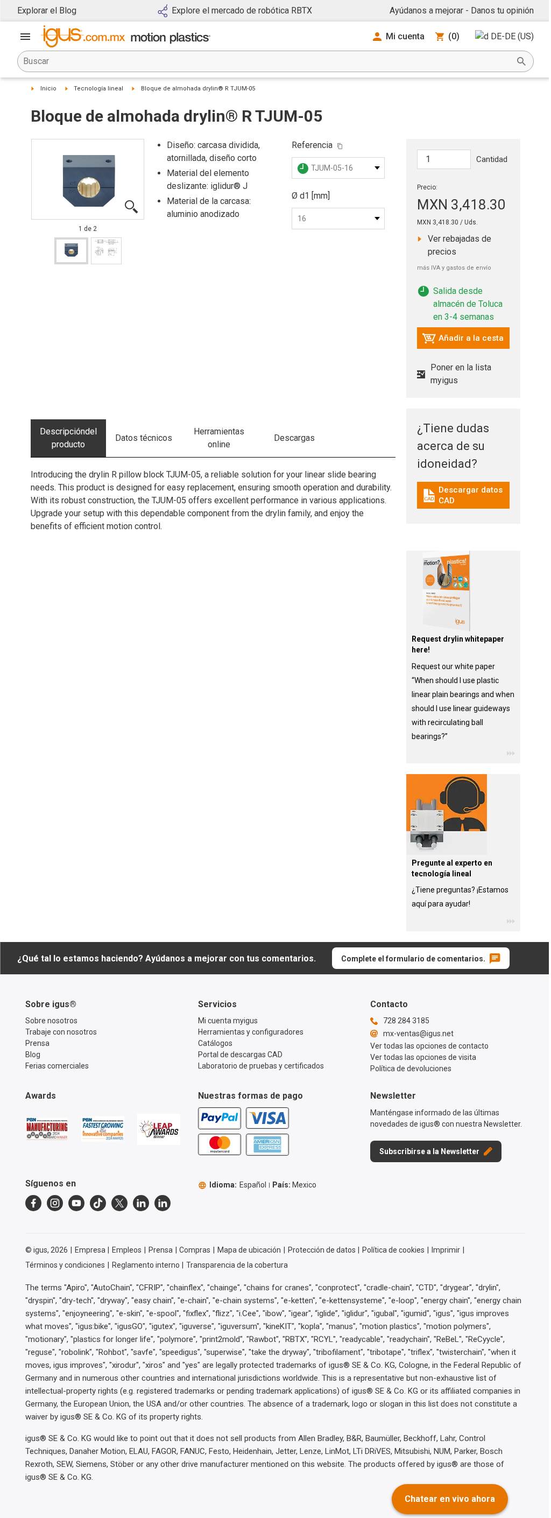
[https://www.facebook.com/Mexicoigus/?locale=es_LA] (33, 1203)
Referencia (312, 145)
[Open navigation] (25, 36)
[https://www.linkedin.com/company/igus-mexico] (141, 1203)
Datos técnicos (143, 438)
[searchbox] (267, 61)
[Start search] (521, 61)
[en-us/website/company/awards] (46, 1128)
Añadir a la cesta (463, 340)
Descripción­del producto (68, 437)
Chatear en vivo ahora (450, 1499)
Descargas (294, 438)
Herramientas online (219, 437)
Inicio (48, 88)
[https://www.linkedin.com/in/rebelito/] (162, 1203)
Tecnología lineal (98, 88)
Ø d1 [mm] (311, 196)
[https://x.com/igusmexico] (119, 1203)
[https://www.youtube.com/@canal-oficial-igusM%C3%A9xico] (76, 1203)
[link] (463, 499)
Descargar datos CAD (465, 495)
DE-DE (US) (512, 36)
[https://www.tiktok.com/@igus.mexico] (98, 1203)
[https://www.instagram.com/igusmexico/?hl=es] (55, 1203)
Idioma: (237, 1184)
